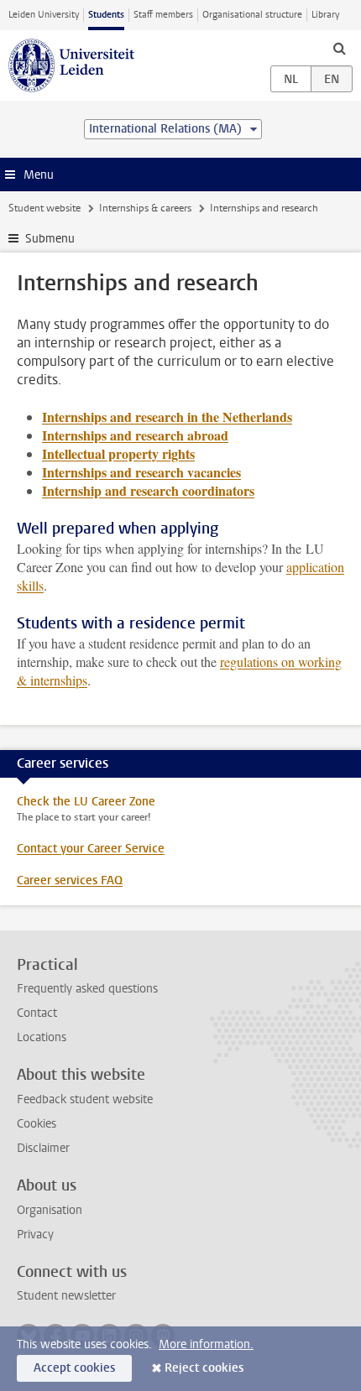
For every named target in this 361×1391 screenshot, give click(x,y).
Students (106, 14)
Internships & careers (145, 208)
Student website (44, 208)
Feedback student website (85, 1099)
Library (325, 14)
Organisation (49, 1210)
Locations (41, 1037)
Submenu (50, 239)
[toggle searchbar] (339, 47)
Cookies (36, 1124)
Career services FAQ (70, 880)
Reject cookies (204, 1368)
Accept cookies (74, 1368)
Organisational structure (252, 14)
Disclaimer (43, 1148)
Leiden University (43, 14)
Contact (37, 1013)
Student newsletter (66, 1296)
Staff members (163, 14)
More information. (206, 1344)
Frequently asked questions (87, 989)
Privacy (35, 1235)
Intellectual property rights (118, 453)
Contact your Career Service (91, 849)
